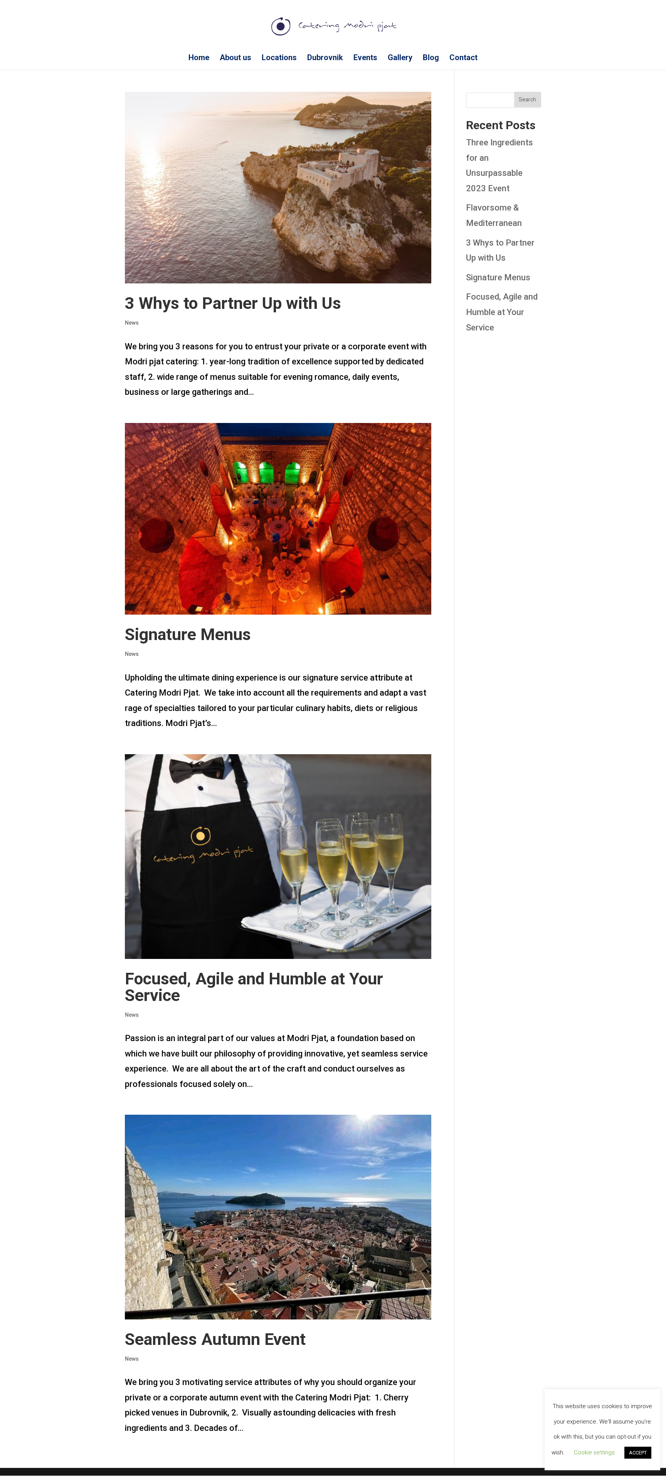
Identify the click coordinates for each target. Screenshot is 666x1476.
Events (365, 58)
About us (235, 58)
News (132, 323)
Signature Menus (188, 634)
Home (198, 58)
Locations (279, 58)
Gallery (400, 58)
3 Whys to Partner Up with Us (233, 303)
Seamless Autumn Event (215, 1339)
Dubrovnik (325, 58)
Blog (431, 58)
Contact (463, 58)
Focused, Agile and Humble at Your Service (254, 987)
